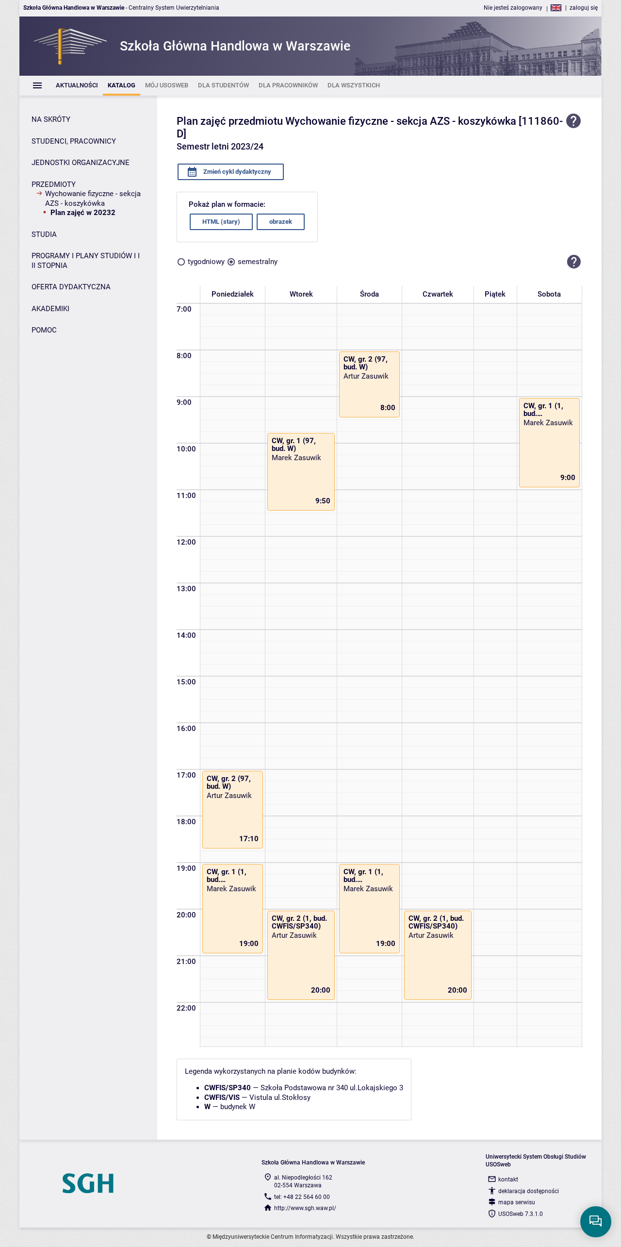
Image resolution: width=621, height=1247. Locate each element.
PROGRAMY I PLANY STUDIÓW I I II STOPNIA (86, 260)
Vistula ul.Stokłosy (279, 1097)
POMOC (44, 330)
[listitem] (77, 86)
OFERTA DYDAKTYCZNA (71, 287)
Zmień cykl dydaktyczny (236, 171)
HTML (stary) (221, 221)
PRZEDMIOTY (54, 184)
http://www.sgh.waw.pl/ (305, 1208)
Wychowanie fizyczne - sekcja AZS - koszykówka (93, 198)
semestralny (258, 261)
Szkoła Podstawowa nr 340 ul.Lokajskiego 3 (332, 1087)
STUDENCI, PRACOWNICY (74, 141)
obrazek (280, 221)
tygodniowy (206, 261)
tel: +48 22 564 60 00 (302, 1197)
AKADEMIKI (50, 308)
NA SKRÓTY (51, 119)
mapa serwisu (516, 1202)
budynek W (237, 1106)
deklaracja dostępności (528, 1191)
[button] (574, 262)
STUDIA (44, 234)
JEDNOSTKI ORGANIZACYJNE (81, 162)
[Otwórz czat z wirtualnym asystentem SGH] (595, 1221)
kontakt (508, 1179)
